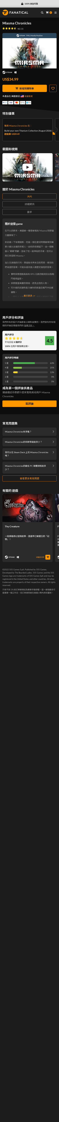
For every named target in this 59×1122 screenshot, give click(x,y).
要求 (29, 211)
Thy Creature (12, 526)
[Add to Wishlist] (53, 88)
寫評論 (29, 403)
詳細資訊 (29, 204)
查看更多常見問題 (29, 478)
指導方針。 (29, 325)
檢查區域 (29, 96)
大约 (29, 196)
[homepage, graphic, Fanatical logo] (15, 12)
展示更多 (28, 295)
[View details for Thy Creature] (27, 508)
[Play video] (27, 167)
